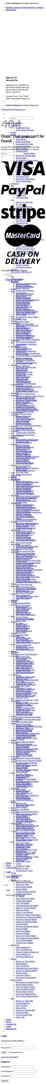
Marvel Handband (23, 489)
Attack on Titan (22, 884)
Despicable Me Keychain (26, 566)
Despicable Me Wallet (25, 742)
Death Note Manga (24, 607)
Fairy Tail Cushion (23, 419)
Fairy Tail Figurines (24, 452)
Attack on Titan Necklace (26, 654)
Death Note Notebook (25, 689)
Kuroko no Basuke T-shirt (26, 849)
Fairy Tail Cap (21, 368)
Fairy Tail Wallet (22, 903)
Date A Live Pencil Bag (25, 551)
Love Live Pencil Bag (24, 721)
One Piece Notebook (25, 696)
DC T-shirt (20, 838)
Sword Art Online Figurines (27, 468)
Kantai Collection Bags (25, 153)
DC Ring (19, 780)
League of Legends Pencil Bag (28, 719)
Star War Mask (22, 472)
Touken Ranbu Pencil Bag (26, 738)
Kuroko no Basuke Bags (26, 155)
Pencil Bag (15, 544)
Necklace (15, 495)
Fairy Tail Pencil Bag (24, 712)
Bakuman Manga (23, 603)
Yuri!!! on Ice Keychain (25, 435)
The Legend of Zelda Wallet (27, 938)
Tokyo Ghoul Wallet (24, 940)
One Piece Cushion (23, 424)
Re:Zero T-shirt (22, 868)
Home (8, 863)
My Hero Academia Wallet (27, 926)
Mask (13, 465)
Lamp (13, 594)
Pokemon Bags (22, 328)
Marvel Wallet (22, 924)
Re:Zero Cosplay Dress (25, 405)
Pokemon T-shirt (23, 866)
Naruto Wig (21, 1008)
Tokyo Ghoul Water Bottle (27, 996)
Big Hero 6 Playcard (24, 593)
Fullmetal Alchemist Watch (27, 811)
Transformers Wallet (24, 942)
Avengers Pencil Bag (24, 549)
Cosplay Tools (17, 412)
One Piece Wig (22, 1012)
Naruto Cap (21, 375)
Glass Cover (16, 475)
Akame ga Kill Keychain (25, 554)
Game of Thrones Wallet (26, 908)
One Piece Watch (23, 975)
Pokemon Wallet (23, 933)
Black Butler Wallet (24, 887)
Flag (12, 316)
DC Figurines (21, 449)
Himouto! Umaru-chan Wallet (28, 758)
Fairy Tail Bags (22, 305)
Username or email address (13, 1040)
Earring (14, 426)
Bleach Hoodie (22, 526)
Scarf (13, 644)
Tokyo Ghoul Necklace (25, 682)
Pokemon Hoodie (23, 545)
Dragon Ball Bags (23, 303)
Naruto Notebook (23, 694)
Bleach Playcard (22, 747)
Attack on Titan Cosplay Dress (28, 386)
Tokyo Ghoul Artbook (25, 130)
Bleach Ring (21, 621)
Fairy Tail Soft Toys (24, 815)
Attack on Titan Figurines (26, 440)
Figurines (15, 438)
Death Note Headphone (26, 351)
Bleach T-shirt (22, 835)
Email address (7, 1071)
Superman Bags (22, 333)
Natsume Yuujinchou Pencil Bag (29, 726)
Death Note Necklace (25, 661)
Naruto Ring (21, 632)
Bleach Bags (21, 139)
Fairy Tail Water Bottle (25, 830)
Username (6, 1066)
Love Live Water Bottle (25, 989)
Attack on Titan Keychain (26, 556)
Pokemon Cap (22, 379)
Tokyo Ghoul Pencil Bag (26, 735)
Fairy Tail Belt (21, 347)
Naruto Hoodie (22, 535)
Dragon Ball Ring (23, 784)
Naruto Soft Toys (23, 817)
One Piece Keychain (24, 584)
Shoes (13, 808)
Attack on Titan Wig (24, 1001)
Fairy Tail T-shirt (23, 686)
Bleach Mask (21, 624)
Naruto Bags (21, 319)
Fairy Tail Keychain (24, 414)
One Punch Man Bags (25, 324)
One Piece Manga (23, 612)
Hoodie (14, 521)
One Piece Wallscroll (24, 800)
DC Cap (19, 361)
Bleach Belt (20, 345)
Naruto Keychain (23, 580)
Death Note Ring (23, 782)
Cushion (14, 414)
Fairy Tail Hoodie (23, 533)
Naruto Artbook (23, 127)
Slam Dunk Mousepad (25, 649)
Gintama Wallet (22, 910)
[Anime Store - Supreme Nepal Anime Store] (13, 109)
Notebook (15, 530)
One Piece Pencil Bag (25, 728)
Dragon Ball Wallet (24, 901)
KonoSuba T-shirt (23, 847)
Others (19, 675)
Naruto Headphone (24, 514)
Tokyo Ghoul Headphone (26, 519)
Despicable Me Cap (24, 363)
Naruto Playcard (23, 752)
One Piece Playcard (24, 754)
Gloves (14, 477)
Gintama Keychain (23, 573)
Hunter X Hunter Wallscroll (27, 952)
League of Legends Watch (26, 970)
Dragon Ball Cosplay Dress (27, 391)
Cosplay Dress (17, 384)
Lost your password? (9, 1057)
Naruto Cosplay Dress (25, 398)
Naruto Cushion (22, 421)
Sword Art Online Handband (27, 339)
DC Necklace (21, 502)
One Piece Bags (22, 321)
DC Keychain (21, 561)
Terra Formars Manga (25, 619)
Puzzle (13, 761)
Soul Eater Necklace (24, 521)
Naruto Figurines (23, 461)
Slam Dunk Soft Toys (24, 824)
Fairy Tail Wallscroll (24, 949)
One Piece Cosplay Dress (26, 400)
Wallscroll (15, 788)
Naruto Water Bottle (24, 991)
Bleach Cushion (22, 417)
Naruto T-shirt (22, 859)
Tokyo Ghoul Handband (26, 342)
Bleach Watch (21, 807)
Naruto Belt (21, 352)
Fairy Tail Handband (24, 486)
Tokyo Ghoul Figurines (25, 470)
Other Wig (20, 1017)
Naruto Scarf (21, 803)
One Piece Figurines (24, 463)
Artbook (14, 282)
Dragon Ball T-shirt (24, 840)
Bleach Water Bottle (24, 984)
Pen (12, 542)
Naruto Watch (22, 973)
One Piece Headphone (25, 360)
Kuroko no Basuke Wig (25, 1010)
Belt (12, 342)
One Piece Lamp (22, 598)
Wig (12, 842)
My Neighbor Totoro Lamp (27, 596)
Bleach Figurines (23, 288)
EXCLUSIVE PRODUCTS (21, 272)
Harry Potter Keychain (25, 575)
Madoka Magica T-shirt (26, 852)
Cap (12, 356)
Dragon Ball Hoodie (24, 531)
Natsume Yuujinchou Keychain (28, 425)
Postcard (15, 756)
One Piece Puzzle (23, 770)
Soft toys (14, 656)
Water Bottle (16, 980)
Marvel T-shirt (22, 697)
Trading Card (16, 875)
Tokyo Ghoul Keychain (25, 430)
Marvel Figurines (23, 459)
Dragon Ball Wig (23, 1003)
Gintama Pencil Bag (24, 714)
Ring (13, 616)
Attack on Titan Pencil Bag (27, 703)
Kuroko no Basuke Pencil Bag (28, 560)
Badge (13, 132)
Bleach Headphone (24, 505)
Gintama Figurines (23, 454)
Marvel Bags (21, 314)
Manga (14, 600)
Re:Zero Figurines (23, 466)
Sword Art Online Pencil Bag (27, 733)
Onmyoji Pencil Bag (24, 731)
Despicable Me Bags (24, 144)
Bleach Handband (23, 484)
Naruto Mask (21, 626)
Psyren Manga (22, 617)
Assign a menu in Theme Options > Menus (25, 7)
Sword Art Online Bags (25, 335)
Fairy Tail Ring (22, 787)
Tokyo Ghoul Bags (23, 338)
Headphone (16, 503)
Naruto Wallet (22, 772)
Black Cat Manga (23, 605)
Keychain (15, 395)
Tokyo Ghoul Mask (24, 474)
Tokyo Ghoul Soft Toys (25, 826)
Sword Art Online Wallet (26, 779)
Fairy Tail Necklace (24, 666)
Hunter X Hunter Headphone (28, 510)
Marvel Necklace (23, 668)
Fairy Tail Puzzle (22, 766)
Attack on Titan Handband (27, 325)
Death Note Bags (23, 141)
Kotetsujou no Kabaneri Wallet (28, 760)
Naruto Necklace (23, 670)
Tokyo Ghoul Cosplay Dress (27, 410)
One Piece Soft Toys (24, 819)
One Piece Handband (25, 493)
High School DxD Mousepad (28, 642)
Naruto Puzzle (22, 768)
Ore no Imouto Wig (24, 1015)
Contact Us (11, 867)
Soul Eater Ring (22, 796)
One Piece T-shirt (23, 861)
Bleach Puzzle (21, 763)
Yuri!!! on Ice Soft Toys (25, 828)
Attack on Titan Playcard (26, 745)
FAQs (8, 865)
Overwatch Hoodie (24, 542)
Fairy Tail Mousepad (24, 640)
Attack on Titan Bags (25, 293)
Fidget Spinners (17, 435)
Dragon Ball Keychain (25, 411)
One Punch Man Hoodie (26, 383)
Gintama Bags (22, 151)
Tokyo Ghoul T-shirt (24, 870)
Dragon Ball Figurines (25, 290)
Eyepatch (15, 431)
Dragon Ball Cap (23, 366)
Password (6, 1047)
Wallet (13, 880)
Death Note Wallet (24, 894)
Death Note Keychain (25, 563)
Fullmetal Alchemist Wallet (27, 905)
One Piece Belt (22, 354)
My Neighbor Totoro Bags (27, 317)
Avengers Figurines (24, 442)
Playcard (14, 586)
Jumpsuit (14, 393)
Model (13, 633)
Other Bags (20, 326)
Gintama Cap (21, 370)
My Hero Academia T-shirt (27, 700)
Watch (13, 959)
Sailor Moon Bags (23, 331)
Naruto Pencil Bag (23, 724)
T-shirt (14, 831)
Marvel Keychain (23, 577)
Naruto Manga (22, 610)
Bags (13, 291)
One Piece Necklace (24, 673)
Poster (13, 759)
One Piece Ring (22, 635)
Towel (13, 716)
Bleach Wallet (21, 889)
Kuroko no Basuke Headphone (28, 355)
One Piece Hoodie (23, 538)
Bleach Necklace (23, 656)
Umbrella (15, 721)
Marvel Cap (21, 372)
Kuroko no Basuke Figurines (27, 456)
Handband (15, 323)
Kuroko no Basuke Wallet (26, 919)
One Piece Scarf (22, 805)
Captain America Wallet (26, 891)
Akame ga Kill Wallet (24, 882)
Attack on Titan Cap (24, 359)
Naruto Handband (23, 491)
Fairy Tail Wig (21, 1005)
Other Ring (20, 794)
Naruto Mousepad (23, 645)
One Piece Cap (22, 377)
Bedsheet (15, 340)
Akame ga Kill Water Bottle (27, 982)
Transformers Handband (26, 344)
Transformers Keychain (25, 432)
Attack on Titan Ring (24, 775)
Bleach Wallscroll (23, 947)
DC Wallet (20, 739)
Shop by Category (14, 279)
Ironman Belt (21, 349)
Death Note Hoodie (24, 528)
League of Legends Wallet (26, 922)
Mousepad (15, 635)
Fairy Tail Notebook (24, 691)
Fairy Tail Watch (22, 809)
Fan (12, 276)
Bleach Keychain (23, 559)
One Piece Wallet (23, 931)
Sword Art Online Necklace (27, 680)
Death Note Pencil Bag (25, 710)
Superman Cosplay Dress (26, 407)
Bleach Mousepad (23, 638)
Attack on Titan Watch (25, 961)
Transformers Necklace (26, 684)
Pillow (13, 740)
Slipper (14, 810)
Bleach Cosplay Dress (25, 389)
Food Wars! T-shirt (24, 845)
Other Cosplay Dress (24, 403)
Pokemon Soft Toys (24, 821)
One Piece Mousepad (25, 647)
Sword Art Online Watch (26, 977)
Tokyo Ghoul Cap (23, 382)
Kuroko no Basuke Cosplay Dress (30, 396)
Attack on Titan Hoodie (26, 524)
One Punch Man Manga (25, 614)
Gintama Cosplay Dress (25, 393)
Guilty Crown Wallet (24, 756)
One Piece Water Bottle (26, 837)
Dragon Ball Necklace (25, 663)
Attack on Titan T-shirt (25, 833)
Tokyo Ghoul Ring (23, 798)
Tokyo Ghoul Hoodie (24, 547)
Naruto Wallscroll (23, 954)
